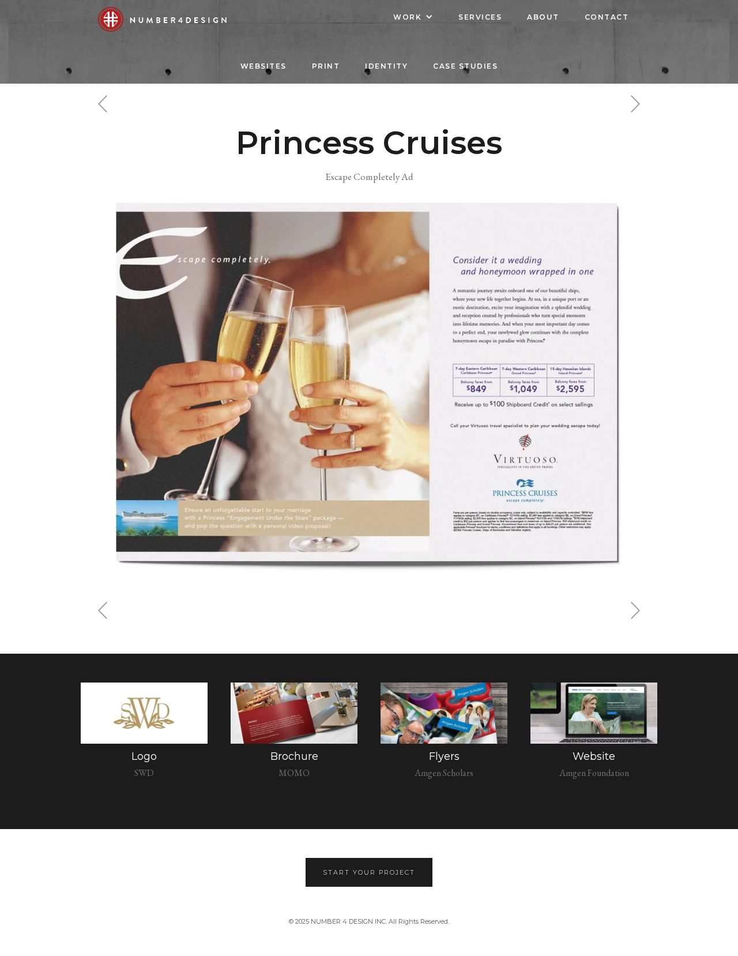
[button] (413, 17)
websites (263, 66)
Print (326, 66)
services (480, 17)
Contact (607, 17)
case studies (465, 66)
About (543, 17)
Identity (386, 66)
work (407, 17)
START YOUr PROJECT (369, 872)
